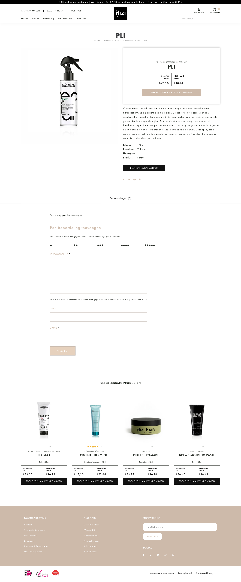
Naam (54, 308)
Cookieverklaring (204, 573)
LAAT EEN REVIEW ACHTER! (144, 168)
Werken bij (89, 530)
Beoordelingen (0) (120, 198)
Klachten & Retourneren (36, 546)
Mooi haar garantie (34, 551)
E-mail (54, 328)
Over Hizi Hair (91, 524)
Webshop (108, 41)
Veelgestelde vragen (34, 530)
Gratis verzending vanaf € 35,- (164, 2)
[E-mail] (173, 554)
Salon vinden (90, 546)
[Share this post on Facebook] (124, 179)
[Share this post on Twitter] (129, 179)
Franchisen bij (91, 535)
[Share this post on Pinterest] (140, 179)
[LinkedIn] (158, 554)
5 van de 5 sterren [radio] (154, 246)
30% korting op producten (73, 2)
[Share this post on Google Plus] (134, 179)
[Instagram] (151, 554)
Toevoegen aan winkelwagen (171, 92)
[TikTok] (165, 554)
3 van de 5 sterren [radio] (107, 246)
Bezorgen (29, 541)
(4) (101, 447)
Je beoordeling (60, 254)
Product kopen (91, 551)
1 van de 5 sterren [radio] (59, 246)
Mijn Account (30, 535)
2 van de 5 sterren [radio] (83, 246)
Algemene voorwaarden (162, 573)
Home (97, 41)
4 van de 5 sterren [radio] (130, 246)
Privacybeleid (185, 573)
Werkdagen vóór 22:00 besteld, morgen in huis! (118, 2)
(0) (50, 447)
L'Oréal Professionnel (129, 41)
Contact (28, 524)
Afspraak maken (91, 541)
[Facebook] (143, 554)
